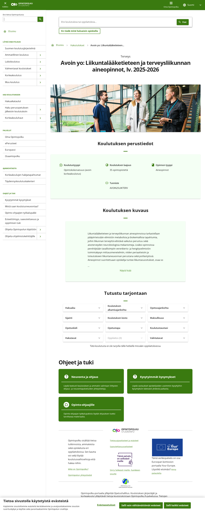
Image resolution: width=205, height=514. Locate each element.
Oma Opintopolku (171, 7)
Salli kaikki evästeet (177, 505)
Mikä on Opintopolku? (78, 469)
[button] (192, 5)
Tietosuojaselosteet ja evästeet (124, 440)
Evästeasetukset (106, 504)
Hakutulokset (77, 45)
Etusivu (12, 31)
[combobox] (117, 22)
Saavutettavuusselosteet (121, 446)
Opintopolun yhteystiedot (80, 475)
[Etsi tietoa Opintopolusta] (40, 19)
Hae (184, 22)
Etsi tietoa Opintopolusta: (13, 14)
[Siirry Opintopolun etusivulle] (22, 5)
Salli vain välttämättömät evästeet (141, 505)
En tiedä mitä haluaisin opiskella (79, 30)
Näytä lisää (125, 270)
